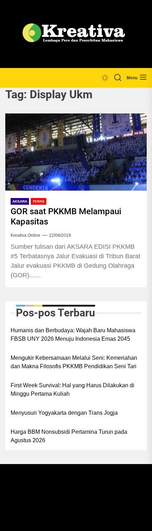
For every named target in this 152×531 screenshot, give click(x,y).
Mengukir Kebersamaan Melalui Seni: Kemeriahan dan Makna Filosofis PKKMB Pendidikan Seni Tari (74, 362)
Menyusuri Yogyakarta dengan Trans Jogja (64, 413)
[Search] (117, 78)
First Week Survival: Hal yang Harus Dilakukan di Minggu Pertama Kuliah (72, 389)
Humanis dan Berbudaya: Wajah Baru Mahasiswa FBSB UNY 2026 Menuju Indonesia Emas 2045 (73, 334)
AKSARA (19, 201)
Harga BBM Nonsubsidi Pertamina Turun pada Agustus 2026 (69, 436)
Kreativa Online (25, 235)
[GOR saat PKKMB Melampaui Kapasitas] (76, 152)
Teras (39, 201)
